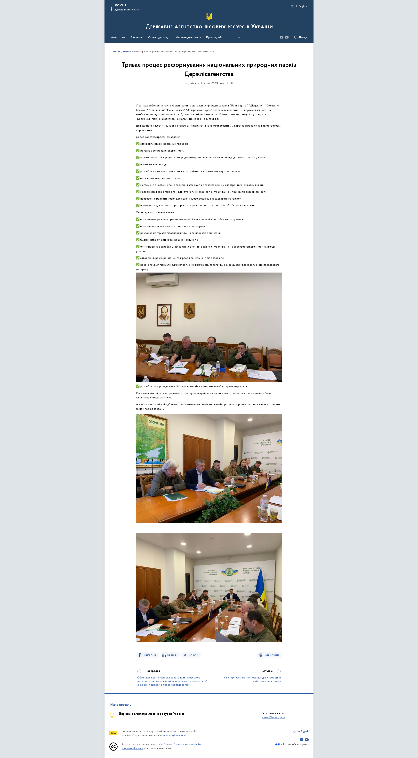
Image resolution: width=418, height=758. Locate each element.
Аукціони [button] (136, 37)
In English (301, 6)
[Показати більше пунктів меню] (238, 37)
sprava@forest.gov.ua (273, 717)
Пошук (303, 37)
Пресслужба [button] (214, 37)
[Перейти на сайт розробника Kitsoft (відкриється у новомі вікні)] (280, 744)
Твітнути (193, 655)
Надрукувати (271, 655)
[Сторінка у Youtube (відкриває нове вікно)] (287, 37)
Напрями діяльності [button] (188, 37)
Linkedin (172, 655)
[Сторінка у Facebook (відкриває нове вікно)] (281, 37)
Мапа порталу (120, 705)
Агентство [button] (118, 37)
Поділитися (149, 655)
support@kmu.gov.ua (174, 735)
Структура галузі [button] (159, 37)
